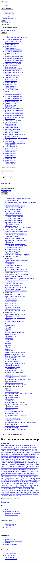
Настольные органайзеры (13, 129)
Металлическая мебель (13, 285)
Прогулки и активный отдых (15, 296)
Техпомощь (9, 377)
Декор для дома (10, 325)
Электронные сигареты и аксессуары (17, 198)
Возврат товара (9, 526)
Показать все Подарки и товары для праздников (20, 422)
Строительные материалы (14, 265)
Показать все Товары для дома (15, 356)
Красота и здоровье (11, 65)
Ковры (7, 341)
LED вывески (10, 282)
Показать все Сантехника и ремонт (16, 271)
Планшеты (9, 242)
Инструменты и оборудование (14, 117)
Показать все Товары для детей (15, 310)
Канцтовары (9, 401)
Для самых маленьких (12, 294)
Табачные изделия (11, 200)
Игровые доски (10, 107)
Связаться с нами (10, 524)
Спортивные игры (11, 417)
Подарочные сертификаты (13, 541)
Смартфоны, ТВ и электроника (15, 141)
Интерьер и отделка (12, 267)
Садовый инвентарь (12, 365)
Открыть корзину (6, 190)
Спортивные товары (12, 427)
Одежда (8, 388)
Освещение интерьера (12, 224)
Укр (6, 5)
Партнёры (8, 542)
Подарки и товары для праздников (16, 138)
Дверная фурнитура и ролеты (15, 314)
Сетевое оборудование (12, 247)
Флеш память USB (11, 253)
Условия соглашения (11, 515)
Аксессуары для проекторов (15, 233)
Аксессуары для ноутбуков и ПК (16, 231)
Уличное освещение (12, 361)
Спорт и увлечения (11, 79)
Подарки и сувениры (11, 136)
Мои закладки (9, 557)
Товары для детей (10, 46)
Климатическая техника (13, 213)
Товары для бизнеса (11, 44)
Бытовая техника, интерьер (13, 39)
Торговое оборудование (13, 289)
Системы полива (11, 368)
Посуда (8, 319)
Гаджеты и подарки (12, 406)
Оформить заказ (6, 191)
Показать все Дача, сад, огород (15, 370)
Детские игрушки (11, 298)
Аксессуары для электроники (15, 238)
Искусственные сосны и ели (14, 411)
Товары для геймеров (12, 249)
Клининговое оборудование (14, 283)
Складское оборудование (13, 276)
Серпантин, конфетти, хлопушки (16, 415)
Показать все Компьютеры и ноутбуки (17, 254)
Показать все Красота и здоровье (15, 384)
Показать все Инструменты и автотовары (18, 379)
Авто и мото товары (11, 89)
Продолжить (5, 502)
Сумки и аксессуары (12, 392)
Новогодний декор (11, 413)
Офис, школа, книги (11, 74)
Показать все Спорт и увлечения (15, 429)
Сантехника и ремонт (12, 43)
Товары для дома (10, 48)
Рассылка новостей (11, 559)
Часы (7, 323)
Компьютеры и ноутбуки (13, 41)
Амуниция (8, 91)
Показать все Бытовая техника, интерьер (18, 227)
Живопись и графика (12, 397)
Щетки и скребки (10, 164)
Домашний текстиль (12, 316)
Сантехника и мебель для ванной (16, 260)
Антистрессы (9, 409)
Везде (6, 36)
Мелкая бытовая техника (13, 209)
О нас (6, 509)
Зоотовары (9, 338)
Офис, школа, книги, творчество (15, 134)
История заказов (10, 555)
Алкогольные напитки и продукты (16, 37)
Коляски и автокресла (12, 307)
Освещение (9, 258)
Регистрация (9, 13)
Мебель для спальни (11, 127)
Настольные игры (11, 408)
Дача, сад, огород (10, 53)
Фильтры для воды (11, 226)
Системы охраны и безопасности (16, 274)
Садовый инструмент (12, 367)
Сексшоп (7, 139)
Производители (10, 539)
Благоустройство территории (15, 363)
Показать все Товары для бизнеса (16, 291)
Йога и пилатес (10, 119)
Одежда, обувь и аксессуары (14, 70)
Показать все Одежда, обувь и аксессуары (18, 393)
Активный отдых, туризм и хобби (16, 426)
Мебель (8, 343)
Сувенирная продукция (13, 419)
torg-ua (3, 20)
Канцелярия (9, 399)
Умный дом (9, 350)
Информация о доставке (12, 511)
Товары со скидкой (11, 544)
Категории (4, 193)
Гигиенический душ (11, 101)
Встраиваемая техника (12, 211)
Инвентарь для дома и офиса (15, 318)
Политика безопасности (12, 513)
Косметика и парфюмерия (14, 383)
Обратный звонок (11, 27)
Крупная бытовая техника (14, 207)
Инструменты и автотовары (14, 55)
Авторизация (9, 12)
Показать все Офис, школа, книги (16, 402)
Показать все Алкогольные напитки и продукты (20, 202)
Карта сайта (8, 527)
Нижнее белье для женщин (13, 69)
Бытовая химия (10, 334)
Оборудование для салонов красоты (17, 287)
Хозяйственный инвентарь (14, 321)
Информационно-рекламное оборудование (19, 278)
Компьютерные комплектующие (16, 235)
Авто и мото (9, 374)
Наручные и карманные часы (15, 206)
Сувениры (9, 420)
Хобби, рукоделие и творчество (15, 352)
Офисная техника (11, 236)
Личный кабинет (10, 553)
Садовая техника (11, 359)
